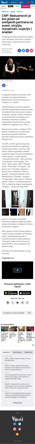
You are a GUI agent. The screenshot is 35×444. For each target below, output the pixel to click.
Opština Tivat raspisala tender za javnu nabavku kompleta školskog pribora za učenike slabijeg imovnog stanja (18, 395)
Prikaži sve (17, 403)
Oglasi (21, 2)
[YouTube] (17, 302)
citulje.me (14, 2)
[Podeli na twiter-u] (23, 50)
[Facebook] (8, 302)
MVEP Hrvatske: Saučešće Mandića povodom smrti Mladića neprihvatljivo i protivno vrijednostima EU (18, 367)
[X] (12, 302)
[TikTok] (27, 302)
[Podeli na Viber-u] (27, 50)
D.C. (7, 85)
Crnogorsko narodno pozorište (13, 313)
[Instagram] (22, 302)
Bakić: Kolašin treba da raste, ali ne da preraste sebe (17, 359)
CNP (29, 313)
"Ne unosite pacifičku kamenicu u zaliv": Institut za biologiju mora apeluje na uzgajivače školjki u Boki (18, 377)
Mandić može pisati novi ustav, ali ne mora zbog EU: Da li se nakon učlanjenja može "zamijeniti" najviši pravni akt (18, 386)
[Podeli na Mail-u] (31, 50)
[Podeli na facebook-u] (19, 50)
